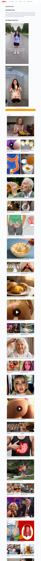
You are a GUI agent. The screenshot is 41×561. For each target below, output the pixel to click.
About (24, 1)
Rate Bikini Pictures (29, 1)
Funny (16, 1)
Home (9, 1)
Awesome (12, 1)
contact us (24, 110)
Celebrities (20, 1)
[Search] (38, 1)
